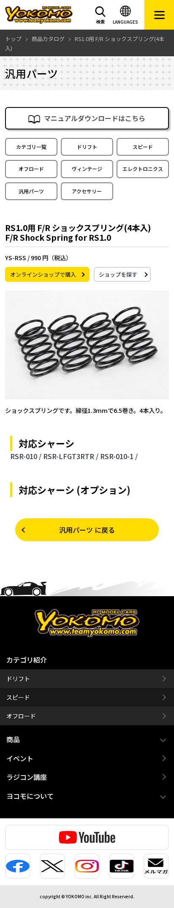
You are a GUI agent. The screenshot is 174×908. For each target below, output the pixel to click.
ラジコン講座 (26, 777)
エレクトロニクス (142, 168)
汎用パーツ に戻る (87, 530)
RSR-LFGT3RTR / (70, 456)
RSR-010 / (25, 456)
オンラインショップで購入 (43, 274)
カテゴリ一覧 (31, 146)
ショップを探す (118, 274)
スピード (143, 146)
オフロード (31, 168)
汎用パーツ (31, 191)
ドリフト (87, 146)
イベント (19, 758)
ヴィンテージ (87, 168)
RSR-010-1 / (119, 456)
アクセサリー (87, 191)
